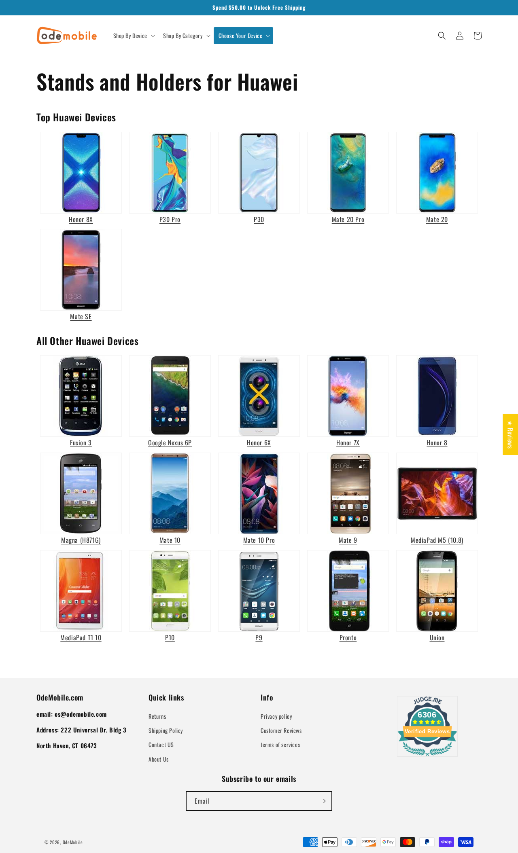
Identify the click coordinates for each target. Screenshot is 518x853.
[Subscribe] (322, 801)
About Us (159, 759)
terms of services (280, 744)
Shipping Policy (166, 730)
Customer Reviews (281, 730)
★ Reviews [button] (510, 434)
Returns (157, 716)
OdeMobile (73, 842)
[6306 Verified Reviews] (427, 757)
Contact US (161, 744)
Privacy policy (276, 716)
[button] (133, 35)
